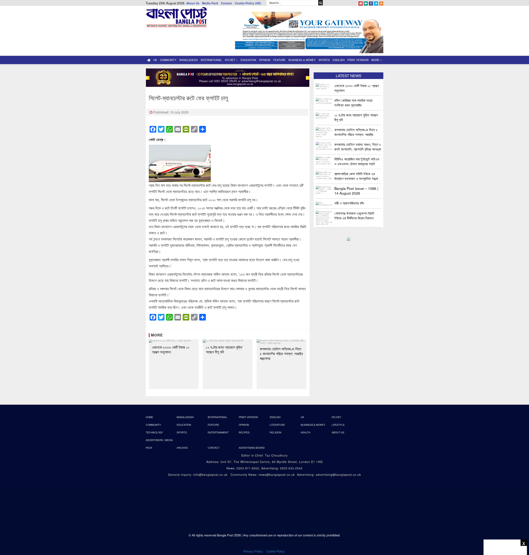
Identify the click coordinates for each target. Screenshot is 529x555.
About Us (192, 3)
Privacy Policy (253, 551)
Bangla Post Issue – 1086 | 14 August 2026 (356, 190)
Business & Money (302, 60)
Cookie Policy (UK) (248, 3)
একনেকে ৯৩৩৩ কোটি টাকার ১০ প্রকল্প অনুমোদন (170, 349)
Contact (226, 3)
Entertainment (218, 432)
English (338, 60)
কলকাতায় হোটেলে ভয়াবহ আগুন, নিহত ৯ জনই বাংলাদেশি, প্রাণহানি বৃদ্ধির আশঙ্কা (357, 146)
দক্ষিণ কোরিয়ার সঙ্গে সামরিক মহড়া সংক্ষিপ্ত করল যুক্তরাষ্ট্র (353, 102)
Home (149, 417)
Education (248, 60)
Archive (182, 447)
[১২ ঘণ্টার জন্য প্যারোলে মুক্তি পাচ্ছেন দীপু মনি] (228, 341)
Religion (275, 432)
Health (305, 432)
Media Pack (210, 3)
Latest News (348, 75)
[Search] (320, 2)
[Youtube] (366, 2)
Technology (154, 432)
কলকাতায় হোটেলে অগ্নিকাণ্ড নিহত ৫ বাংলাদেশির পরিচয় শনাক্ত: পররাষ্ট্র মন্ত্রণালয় (281, 353)
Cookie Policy (276, 551)
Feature (279, 60)
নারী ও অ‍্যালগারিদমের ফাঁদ (349, 203)
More (375, 60)
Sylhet (230, 60)
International (211, 60)
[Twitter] (376, 2)
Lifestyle (338, 424)
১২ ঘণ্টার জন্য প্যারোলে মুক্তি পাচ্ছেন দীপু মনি (224, 349)
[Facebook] (371, 2)
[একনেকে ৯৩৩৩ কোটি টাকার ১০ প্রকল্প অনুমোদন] (174, 341)
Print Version (357, 60)
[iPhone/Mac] (361, 2)
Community (168, 60)
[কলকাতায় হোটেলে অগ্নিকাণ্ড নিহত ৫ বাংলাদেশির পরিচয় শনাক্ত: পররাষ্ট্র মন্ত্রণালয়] (281, 341)
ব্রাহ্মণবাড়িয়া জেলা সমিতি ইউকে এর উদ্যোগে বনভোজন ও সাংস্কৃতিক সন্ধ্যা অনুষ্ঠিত (356, 176)
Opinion (264, 60)
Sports (324, 60)
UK (155, 60)
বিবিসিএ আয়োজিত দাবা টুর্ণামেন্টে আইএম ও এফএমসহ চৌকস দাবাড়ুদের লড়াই (356, 161)
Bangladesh (188, 60)
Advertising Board (252, 447)
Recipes (244, 432)
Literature (277, 424)
